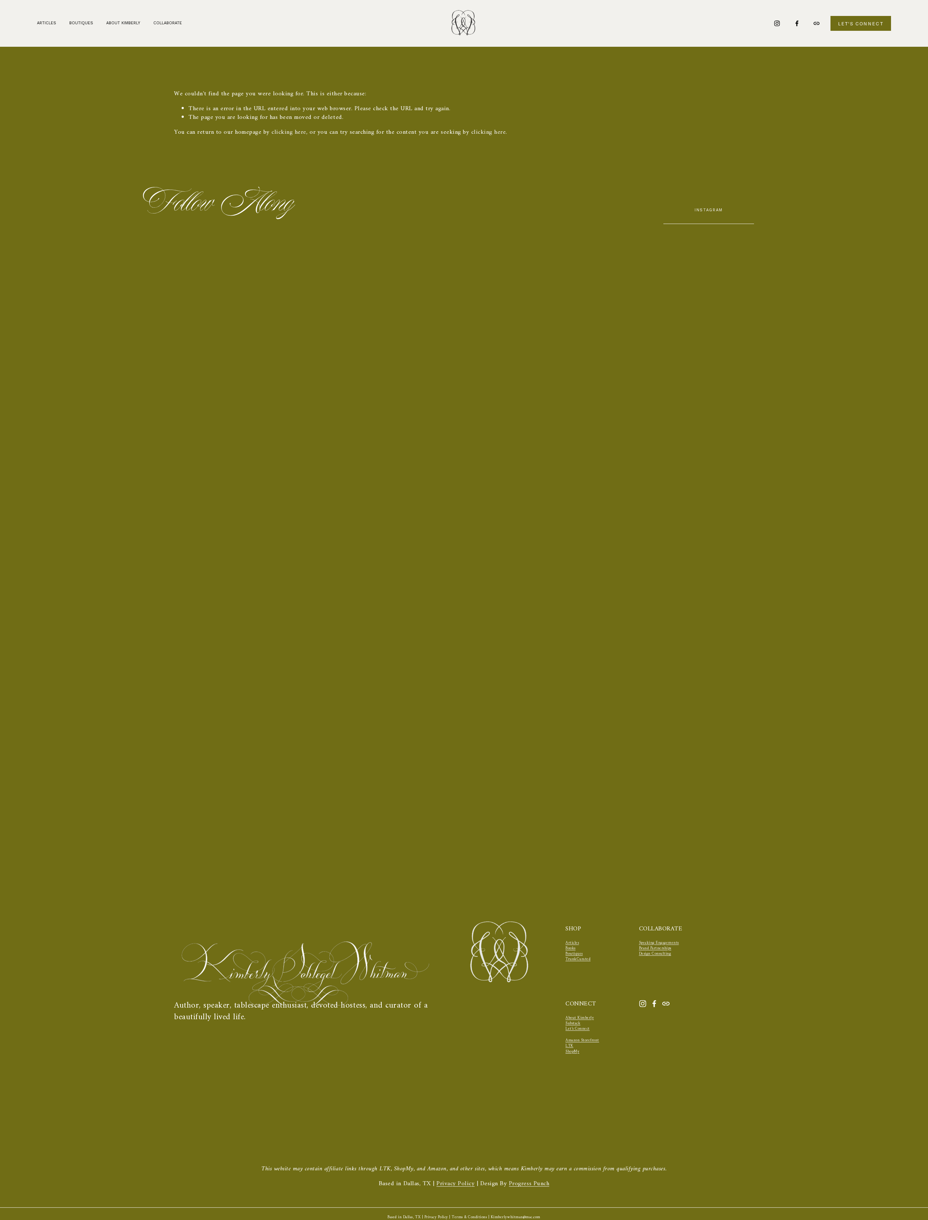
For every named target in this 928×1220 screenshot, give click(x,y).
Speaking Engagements (659, 943)
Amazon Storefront (582, 1040)
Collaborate (167, 23)
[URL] (816, 23)
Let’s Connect (578, 1029)
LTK (569, 1046)
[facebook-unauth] (797, 23)
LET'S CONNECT (860, 23)
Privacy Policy (455, 1184)
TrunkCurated (578, 959)
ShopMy (572, 1051)
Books (571, 948)
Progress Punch (529, 1184)
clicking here (289, 132)
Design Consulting (655, 954)
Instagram (709, 210)
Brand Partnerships (655, 948)
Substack (573, 1023)
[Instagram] (777, 23)
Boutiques (574, 954)
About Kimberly (123, 23)
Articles (46, 23)
